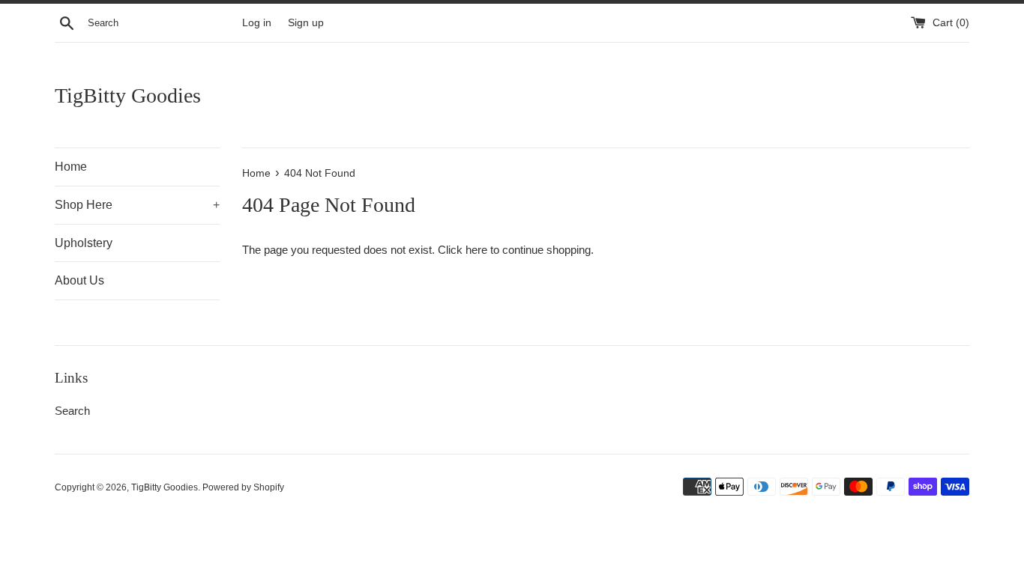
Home (71, 166)
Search (72, 410)
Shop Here (137, 204)
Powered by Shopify (243, 487)
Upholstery (83, 243)
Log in (256, 22)
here (476, 249)
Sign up (306, 22)
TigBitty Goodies (128, 95)
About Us (79, 280)
